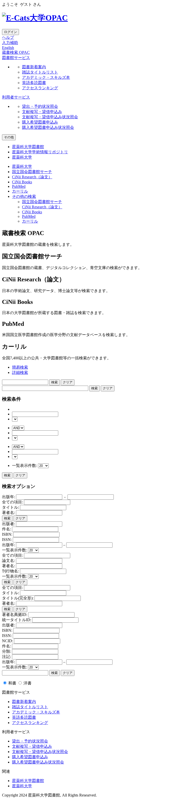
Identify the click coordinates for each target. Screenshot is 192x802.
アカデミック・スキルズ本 (46, 77)
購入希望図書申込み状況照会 (48, 127)
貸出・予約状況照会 (40, 106)
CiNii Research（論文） (32, 177)
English (8, 48)
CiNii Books (22, 182)
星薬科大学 (22, 157)
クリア (20, 475)
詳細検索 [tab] (20, 372)
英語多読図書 (34, 83)
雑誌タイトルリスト (40, 72)
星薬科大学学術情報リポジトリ (40, 152)
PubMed (19, 186)
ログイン (10, 32)
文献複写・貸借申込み (42, 112)
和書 (12, 683)
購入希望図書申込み (40, 122)
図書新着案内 (34, 67)
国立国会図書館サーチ (32, 172)
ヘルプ (8, 37)
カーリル (20, 191)
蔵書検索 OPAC (16, 52)
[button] (16, 58)
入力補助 (10, 43)
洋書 (27, 683)
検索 (7, 475)
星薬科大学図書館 (28, 147)
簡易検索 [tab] (20, 367)
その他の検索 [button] (24, 196)
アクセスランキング (40, 88)
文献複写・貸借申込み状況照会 (50, 117)
